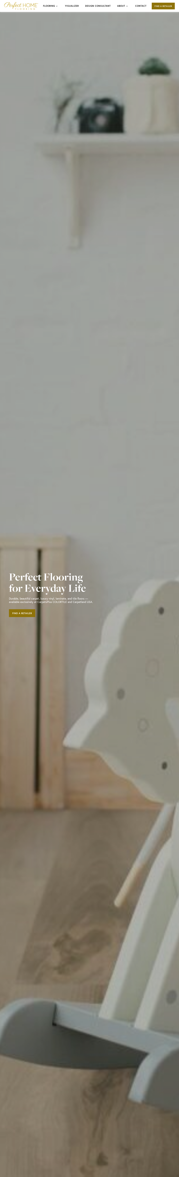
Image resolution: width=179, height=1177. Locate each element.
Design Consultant (98, 5)
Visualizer (72, 5)
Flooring (49, 5)
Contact (141, 5)
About (121, 5)
